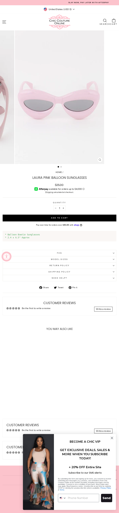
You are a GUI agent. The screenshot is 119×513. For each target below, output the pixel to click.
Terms (62, 490)
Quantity (59, 202)
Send (107, 498)
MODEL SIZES (59, 259)
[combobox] (62, 498)
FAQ (59, 253)
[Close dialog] (112, 438)
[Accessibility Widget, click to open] (6, 256)
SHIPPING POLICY (59, 272)
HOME (59, 172)
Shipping (49, 192)
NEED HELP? (59, 278)
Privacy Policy (105, 488)
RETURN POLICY (59, 265)
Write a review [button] (103, 309)
